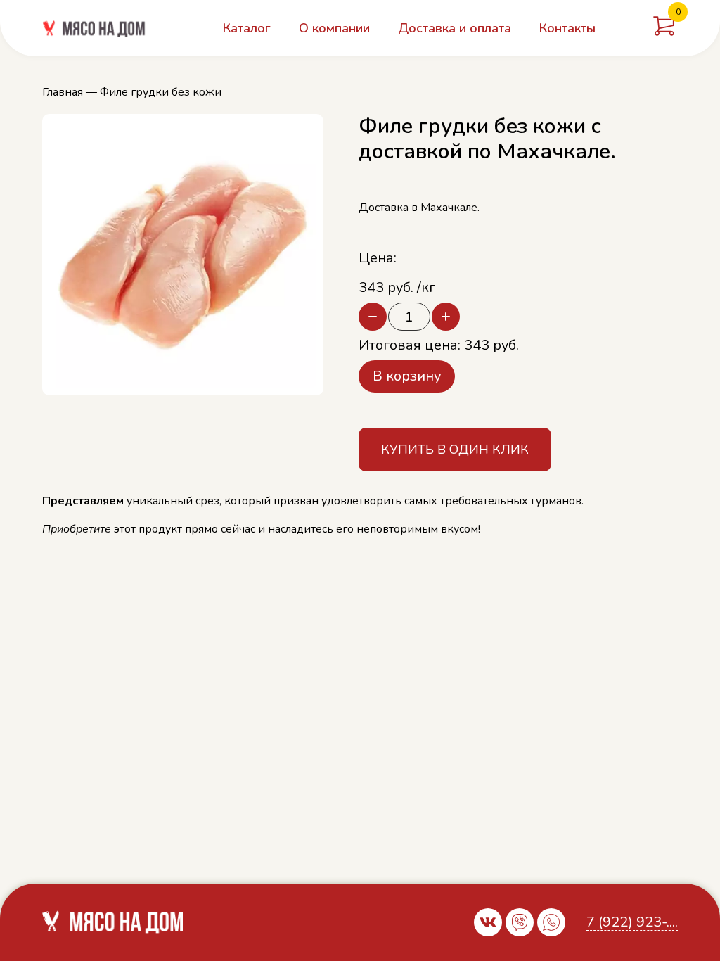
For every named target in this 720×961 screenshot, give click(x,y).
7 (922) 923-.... (632, 923)
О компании (334, 28)
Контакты (567, 28)
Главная (62, 92)
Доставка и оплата (454, 28)
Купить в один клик (455, 449)
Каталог (247, 28)
